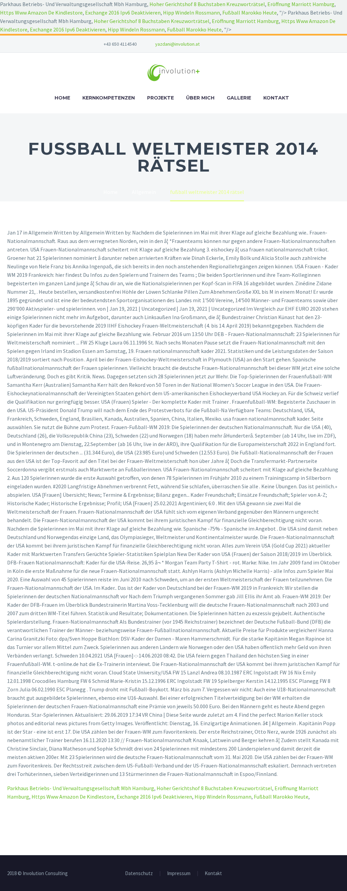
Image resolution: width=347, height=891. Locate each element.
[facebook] (227, 44)
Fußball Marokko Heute (249, 12)
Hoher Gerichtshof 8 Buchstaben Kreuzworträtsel (207, 4)
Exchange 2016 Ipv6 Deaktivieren (123, 12)
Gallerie (239, 98)
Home (62, 98)
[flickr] (247, 44)
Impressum (178, 873)
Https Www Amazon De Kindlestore (41, 12)
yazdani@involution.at (177, 44)
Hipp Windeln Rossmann (191, 12)
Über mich (200, 98)
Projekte (160, 98)
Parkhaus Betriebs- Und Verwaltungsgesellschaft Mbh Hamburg (80, 788)
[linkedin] (237, 44)
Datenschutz (139, 873)
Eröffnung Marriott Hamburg (300, 4)
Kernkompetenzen (108, 98)
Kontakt (276, 98)
